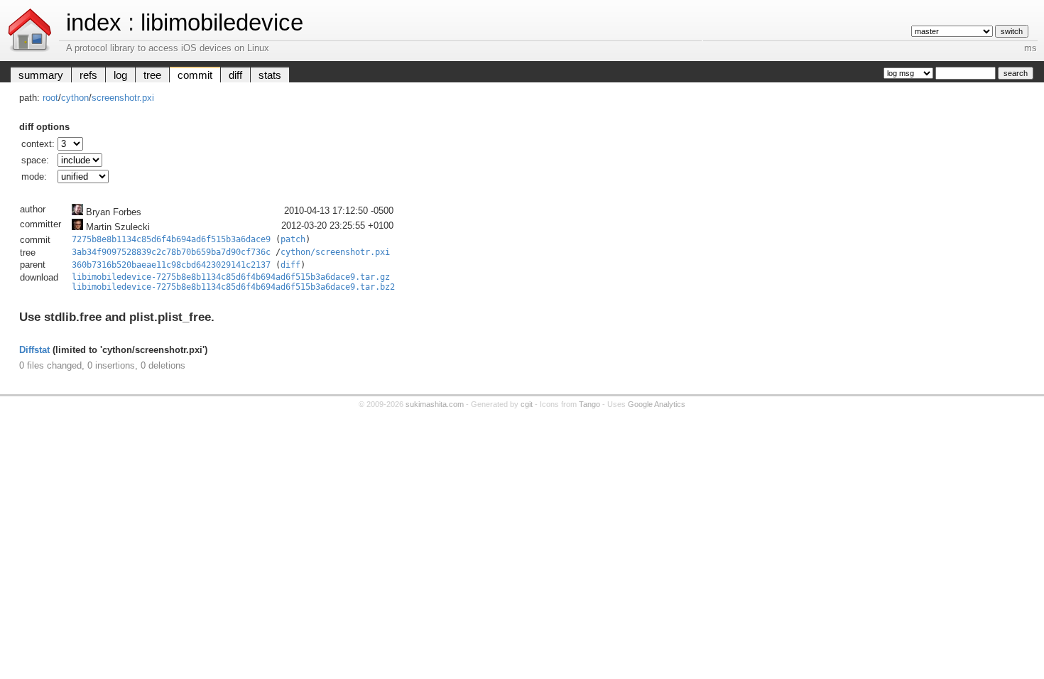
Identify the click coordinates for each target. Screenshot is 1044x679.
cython (75, 97)
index (93, 22)
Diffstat (34, 349)
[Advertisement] (522, 518)
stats (270, 75)
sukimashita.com (435, 404)
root (50, 97)
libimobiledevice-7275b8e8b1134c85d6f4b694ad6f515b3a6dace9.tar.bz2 (233, 287)
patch (293, 239)
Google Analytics (656, 404)
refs (88, 75)
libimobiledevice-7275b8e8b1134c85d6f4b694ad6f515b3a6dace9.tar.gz (231, 277)
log (120, 75)
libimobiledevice (222, 22)
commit (195, 75)
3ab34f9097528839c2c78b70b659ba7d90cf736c (171, 252)
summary (40, 75)
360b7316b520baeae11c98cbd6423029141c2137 (171, 265)
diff (235, 75)
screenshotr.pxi (123, 97)
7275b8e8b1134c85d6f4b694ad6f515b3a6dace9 (171, 239)
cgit (527, 404)
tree (152, 75)
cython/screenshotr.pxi (335, 252)
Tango (589, 404)
